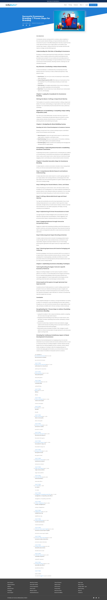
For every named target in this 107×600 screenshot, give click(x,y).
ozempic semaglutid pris (39, 503)
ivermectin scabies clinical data (41, 537)
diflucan (36, 390)
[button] (23, 25)
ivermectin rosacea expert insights (41, 529)
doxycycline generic (38, 373)
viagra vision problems (39, 468)
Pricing (70, 5)
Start (65, 5)
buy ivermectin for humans (40, 355)
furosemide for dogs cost (40, 442)
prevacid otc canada (39, 425)
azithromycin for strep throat (40, 364)
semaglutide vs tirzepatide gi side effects (43, 494)
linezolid (36, 407)
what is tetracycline (38, 416)
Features (76, 5)
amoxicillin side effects (39, 563)
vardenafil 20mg (38, 381)
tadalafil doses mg (38, 511)
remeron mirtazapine (39, 399)
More (81, 5)
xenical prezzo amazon (39, 459)
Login (86, 5)
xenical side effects (38, 477)
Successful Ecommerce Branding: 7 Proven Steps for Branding (36, 18)
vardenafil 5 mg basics (39, 554)
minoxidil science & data (39, 546)
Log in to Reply (38, 363)
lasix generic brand (38, 451)
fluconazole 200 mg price (40, 433)
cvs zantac (37, 485)
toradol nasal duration (39, 520)
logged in (42, 575)
